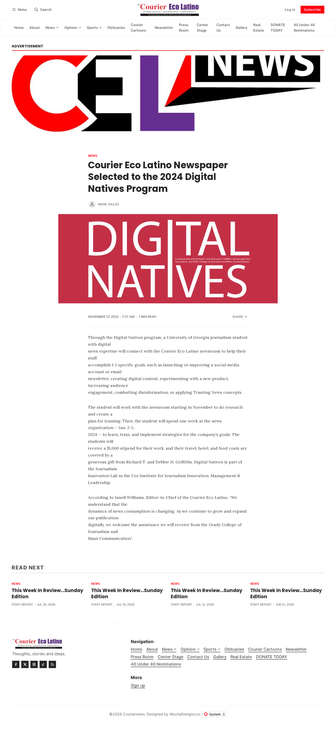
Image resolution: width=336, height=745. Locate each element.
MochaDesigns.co (185, 714)
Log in (290, 9)
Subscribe (312, 9)
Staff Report (22, 604)
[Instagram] (34, 664)
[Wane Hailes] (92, 204)
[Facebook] (15, 664)
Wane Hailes (108, 204)
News (92, 156)
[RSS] (52, 664)
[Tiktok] (43, 664)
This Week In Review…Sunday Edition (47, 593)
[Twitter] (25, 664)
